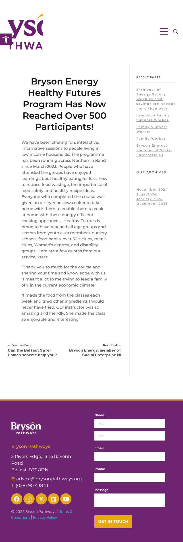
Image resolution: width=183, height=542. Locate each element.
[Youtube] (65, 498)
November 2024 (152, 190)
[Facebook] (16, 498)
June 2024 (146, 194)
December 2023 (152, 204)
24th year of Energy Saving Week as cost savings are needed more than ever (156, 99)
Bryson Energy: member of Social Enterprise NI (154, 150)
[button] (6, 39)
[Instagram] (29, 498)
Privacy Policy (45, 517)
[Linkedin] (53, 498)
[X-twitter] (41, 498)
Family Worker (151, 139)
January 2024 (149, 199)
